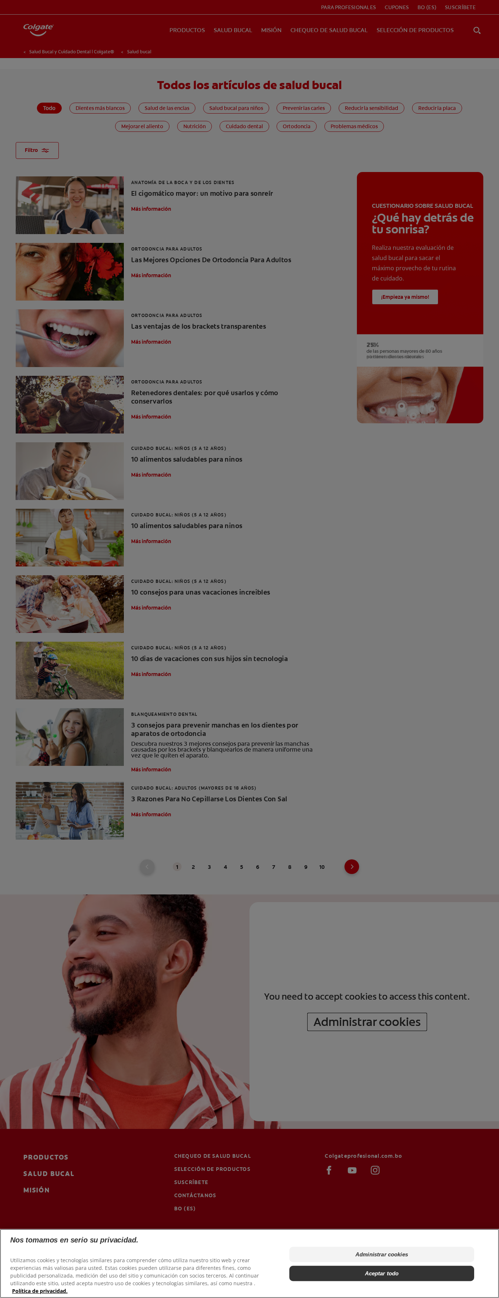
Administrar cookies (381, 1254)
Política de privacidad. (40, 1290)
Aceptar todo (382, 1273)
